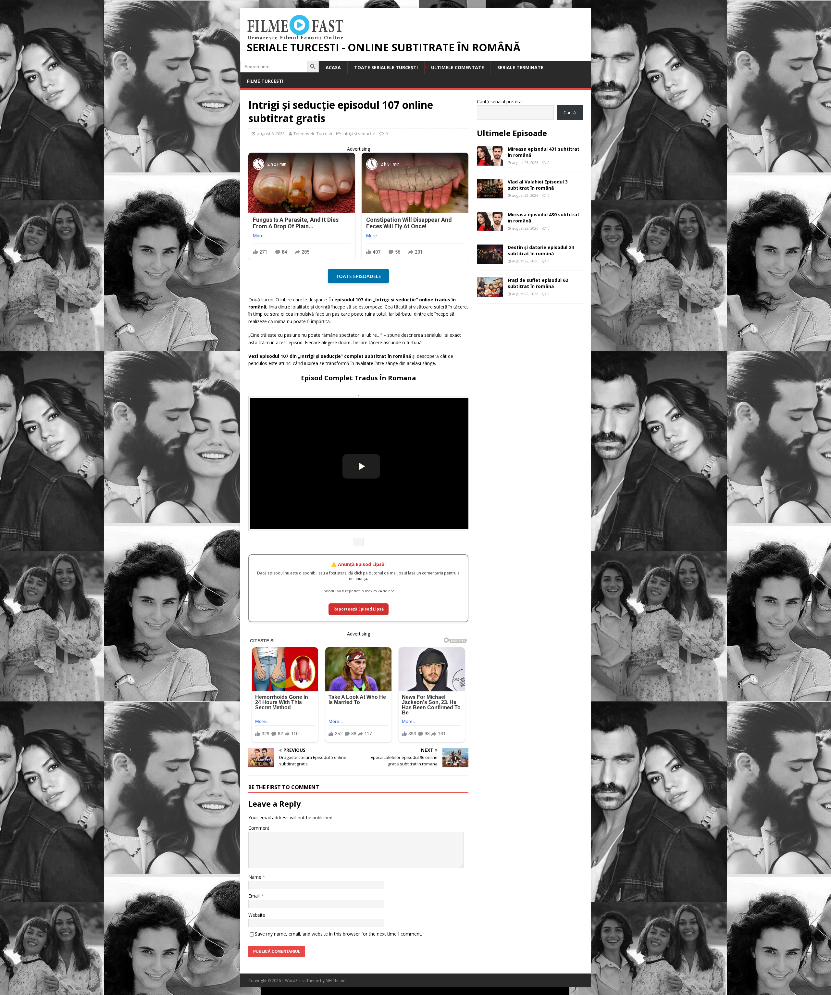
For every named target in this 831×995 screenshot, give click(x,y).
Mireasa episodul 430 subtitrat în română (543, 217)
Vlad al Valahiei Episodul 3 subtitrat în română (538, 185)
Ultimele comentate (457, 67)
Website (256, 915)
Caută (570, 112)
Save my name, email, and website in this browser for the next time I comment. (338, 934)
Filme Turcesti (265, 81)
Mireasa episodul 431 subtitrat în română (543, 152)
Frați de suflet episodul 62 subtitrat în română (538, 283)
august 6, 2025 (271, 133)
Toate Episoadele (358, 276)
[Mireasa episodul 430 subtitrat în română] (490, 227)
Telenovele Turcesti (312, 133)
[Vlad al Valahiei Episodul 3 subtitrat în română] (490, 195)
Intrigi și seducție (358, 133)
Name (255, 877)
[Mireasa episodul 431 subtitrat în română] (490, 162)
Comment (258, 828)
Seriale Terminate (520, 67)
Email (254, 896)
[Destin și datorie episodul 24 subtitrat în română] (490, 260)
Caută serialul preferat (500, 101)
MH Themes (336, 980)
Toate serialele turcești (386, 67)
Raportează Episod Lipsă (358, 609)
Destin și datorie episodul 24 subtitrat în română (541, 250)
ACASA (333, 67)
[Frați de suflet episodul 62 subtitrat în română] (490, 293)
